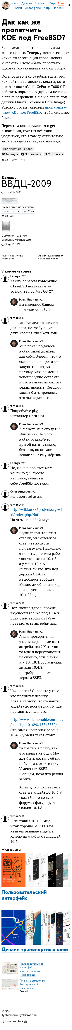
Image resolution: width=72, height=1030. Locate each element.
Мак (22, 159)
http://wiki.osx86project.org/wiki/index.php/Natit (36, 512)
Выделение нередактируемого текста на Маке (18, 209)
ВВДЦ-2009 (26, 183)
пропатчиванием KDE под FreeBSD (34, 110)
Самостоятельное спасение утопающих (16, 238)
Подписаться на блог (17, 149)
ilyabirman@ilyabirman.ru (19, 1015)
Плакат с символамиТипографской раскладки (33, 984)
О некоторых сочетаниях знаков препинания (51, 257)
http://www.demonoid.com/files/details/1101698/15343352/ (36, 722)
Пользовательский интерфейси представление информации (32, 969)
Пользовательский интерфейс (24, 895)
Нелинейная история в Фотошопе (12, 257)
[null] (10, 154)
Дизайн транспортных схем (34, 949)
